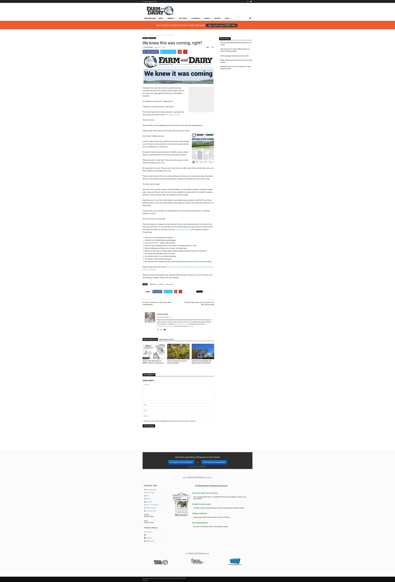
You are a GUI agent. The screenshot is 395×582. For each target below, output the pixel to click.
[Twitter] (250, 1)
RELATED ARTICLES (150, 339)
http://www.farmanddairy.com (164, 317)
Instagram (148, 538)
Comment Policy (151, 511)
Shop (227, 18)
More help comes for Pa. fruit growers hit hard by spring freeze (235, 67)
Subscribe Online (150, 508)
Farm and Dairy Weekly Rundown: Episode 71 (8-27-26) (236, 44)
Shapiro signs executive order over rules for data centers (236, 61)
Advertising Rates (151, 489)
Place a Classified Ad (152, 505)
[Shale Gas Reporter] (197, 563)
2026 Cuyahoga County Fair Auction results (234, 56)
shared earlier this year (183, 229)
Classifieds (195, 18)
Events (207, 18)
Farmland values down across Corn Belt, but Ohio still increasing (199, 303)
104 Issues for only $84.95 (214, 462)
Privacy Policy (150, 492)
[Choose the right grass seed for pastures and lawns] (178, 351)
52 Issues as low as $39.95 (181, 462)
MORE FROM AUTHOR (166, 339)
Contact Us (149, 502)
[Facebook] (247, 1)
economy (161, 284)
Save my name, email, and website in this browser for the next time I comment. (170, 421)
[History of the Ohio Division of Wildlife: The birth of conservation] (154, 351)
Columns (145, 38)
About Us (148, 499)
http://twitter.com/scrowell (181, 324)
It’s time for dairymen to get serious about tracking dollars (157, 303)
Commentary (152, 38)
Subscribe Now (150, 18)
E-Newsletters (150, 541)
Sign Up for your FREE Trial (221, 25)
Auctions (182, 18)
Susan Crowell (148, 47)
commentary (152, 284)
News (161, 18)
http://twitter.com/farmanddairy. (165, 326)
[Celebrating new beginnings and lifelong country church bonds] (203, 351)
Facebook (190, 326)
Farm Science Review (172, 114)
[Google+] (162, 330)
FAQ (146, 496)
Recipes (217, 18)
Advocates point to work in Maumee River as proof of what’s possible (235, 50)
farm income (169, 284)
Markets (170, 18)
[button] (249, 18)
